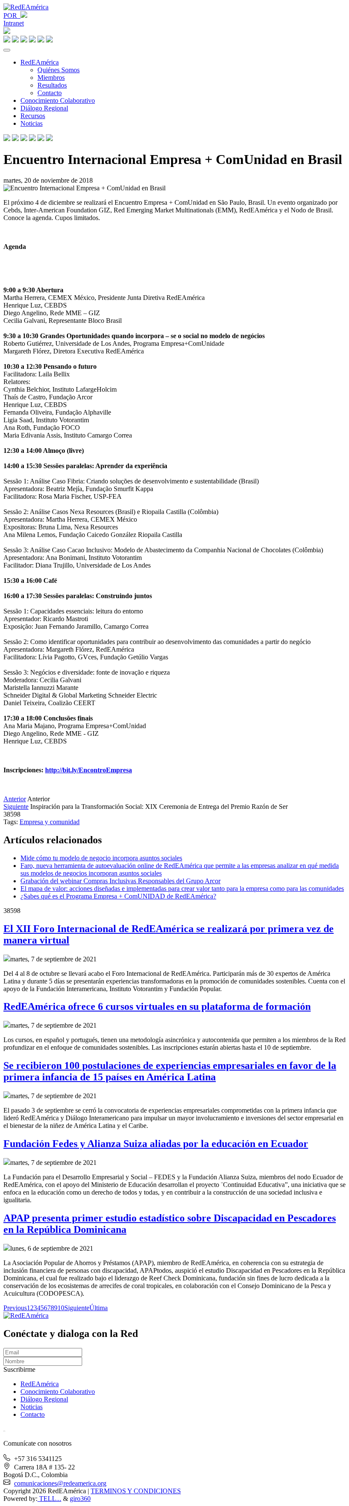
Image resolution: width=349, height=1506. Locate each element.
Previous (15, 1307)
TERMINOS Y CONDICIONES (136, 1491)
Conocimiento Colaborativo (57, 100)
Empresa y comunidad (50, 821)
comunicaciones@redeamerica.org (60, 1483)
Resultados (52, 85)
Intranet (13, 23)
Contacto (49, 92)
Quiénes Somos (58, 69)
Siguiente (16, 806)
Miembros (51, 77)
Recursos (32, 115)
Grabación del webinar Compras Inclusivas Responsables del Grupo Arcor (120, 880)
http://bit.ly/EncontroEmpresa (88, 770)
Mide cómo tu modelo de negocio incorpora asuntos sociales (101, 858)
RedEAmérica (39, 62)
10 (60, 1307)
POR (11, 15)
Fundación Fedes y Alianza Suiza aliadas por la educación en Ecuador (155, 1143)
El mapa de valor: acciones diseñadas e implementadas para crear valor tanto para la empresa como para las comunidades (182, 888)
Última (98, 1307)
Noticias (31, 123)
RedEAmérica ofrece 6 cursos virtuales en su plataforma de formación (157, 1006)
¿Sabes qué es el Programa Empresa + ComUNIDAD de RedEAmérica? (118, 896)
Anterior (14, 798)
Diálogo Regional (44, 108)
